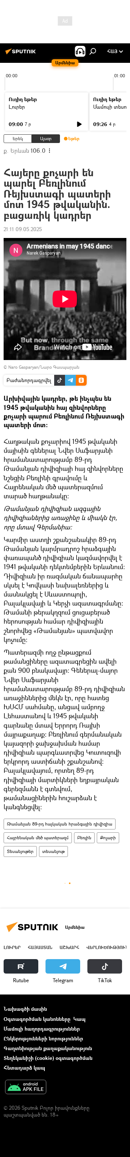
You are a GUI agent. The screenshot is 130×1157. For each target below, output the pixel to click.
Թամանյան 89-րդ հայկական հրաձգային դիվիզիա (59, 824)
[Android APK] (25, 1088)
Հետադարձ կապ (24, 1067)
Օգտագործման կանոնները (37, 1018)
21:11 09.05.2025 (23, 229)
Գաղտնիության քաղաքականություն (48, 1048)
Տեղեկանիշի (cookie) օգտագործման (48, 1057)
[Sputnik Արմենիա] (22, 54)
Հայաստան (40, 947)
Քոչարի (108, 838)
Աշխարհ (69, 947)
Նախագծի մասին (25, 1008)
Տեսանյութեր (20, 851)
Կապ (79, 1018)
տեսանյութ (53, 851)
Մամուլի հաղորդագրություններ (42, 1028)
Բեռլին (84, 838)
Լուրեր (17, 106)
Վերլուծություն (107, 947)
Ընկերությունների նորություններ (43, 1038)
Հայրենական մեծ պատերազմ (38, 838)
